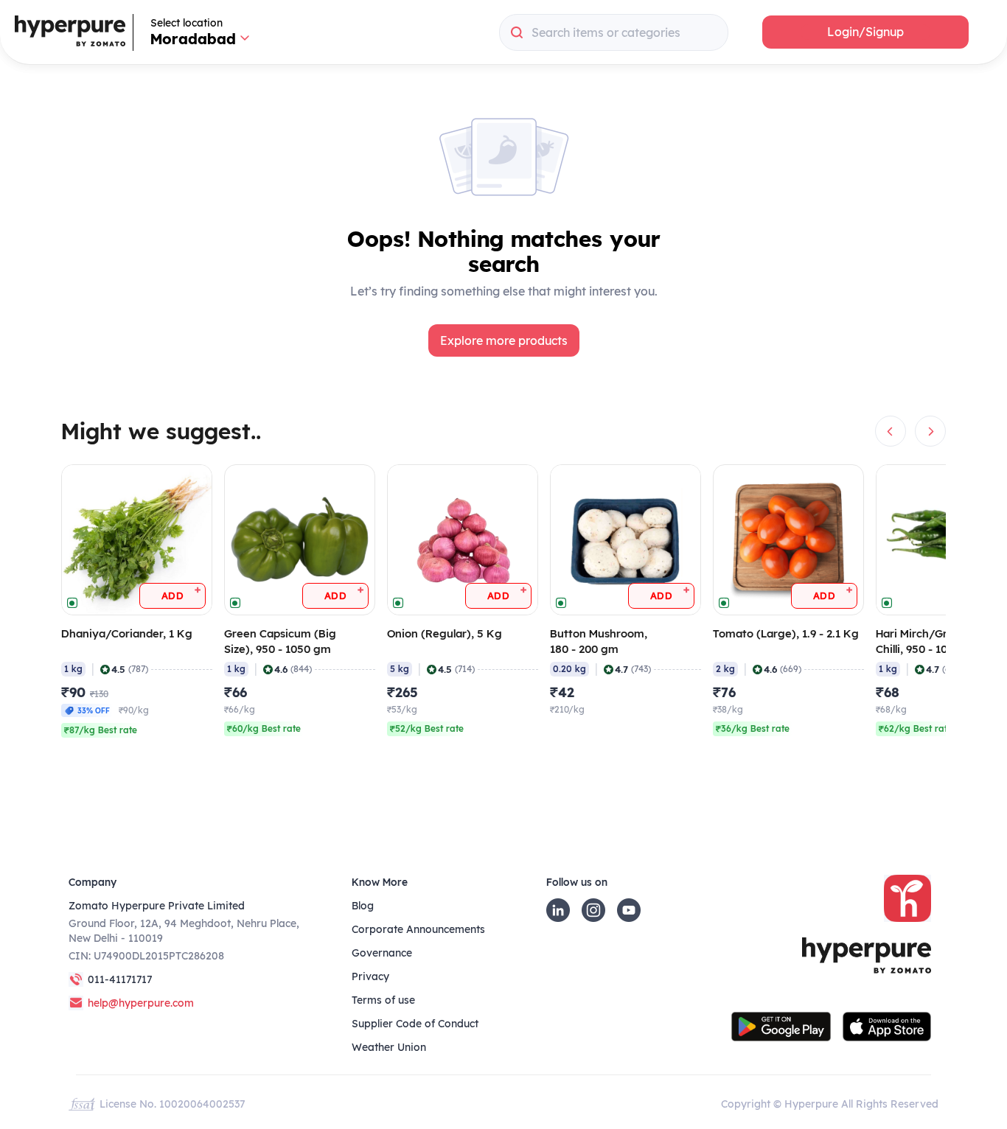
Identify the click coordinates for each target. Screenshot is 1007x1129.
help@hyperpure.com (141, 1003)
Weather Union (389, 1047)
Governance (382, 953)
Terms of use (383, 1000)
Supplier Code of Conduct (415, 1023)
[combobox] (613, 32)
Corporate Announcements (418, 929)
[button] (865, 32)
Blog (363, 905)
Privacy (370, 976)
